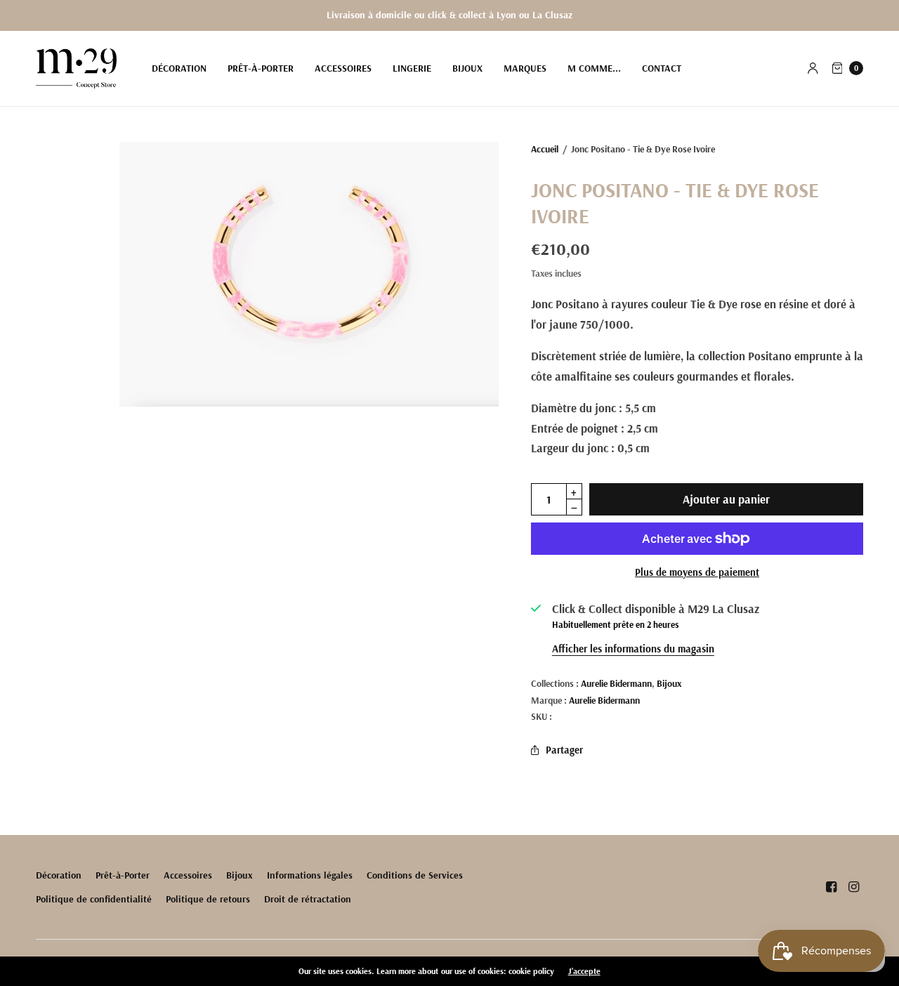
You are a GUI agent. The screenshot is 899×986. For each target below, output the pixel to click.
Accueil (544, 149)
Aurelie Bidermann (616, 683)
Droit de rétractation (307, 899)
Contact (661, 68)
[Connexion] (813, 68)
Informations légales (310, 875)
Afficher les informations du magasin (633, 648)
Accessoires (343, 68)
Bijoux (467, 68)
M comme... (594, 68)
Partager (564, 749)
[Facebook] (831, 887)
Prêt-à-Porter (261, 68)
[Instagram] (853, 887)
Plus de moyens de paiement (697, 572)
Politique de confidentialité (94, 899)
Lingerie (412, 68)
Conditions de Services (415, 875)
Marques (525, 68)
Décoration (179, 68)
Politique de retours (208, 899)
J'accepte (584, 971)
